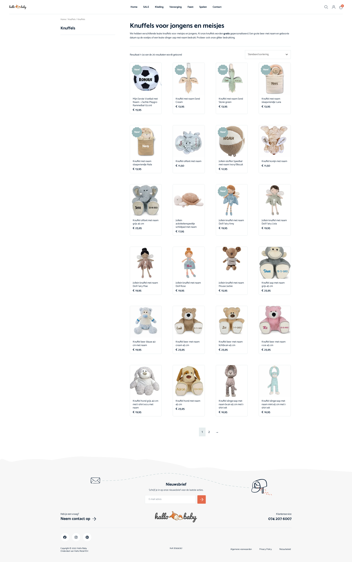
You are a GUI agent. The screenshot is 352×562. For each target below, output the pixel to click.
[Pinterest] (87, 537)
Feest (190, 7)
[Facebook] (64, 537)
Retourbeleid (285, 549)
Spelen (203, 7)
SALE (146, 7)
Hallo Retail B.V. (81, 551)
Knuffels (72, 19)
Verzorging (175, 7)
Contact (217, 7)
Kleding (159, 7)
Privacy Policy (265, 549)
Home (134, 7)
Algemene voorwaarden (241, 549)
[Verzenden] (201, 499)
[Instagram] (76, 537)
